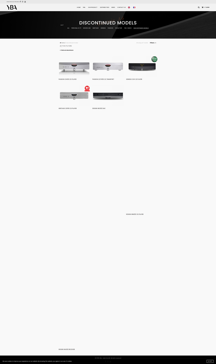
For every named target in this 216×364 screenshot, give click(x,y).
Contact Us (121, 7)
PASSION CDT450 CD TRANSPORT (103, 79)
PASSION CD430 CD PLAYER (67, 79)
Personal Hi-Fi (76, 28)
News (113, 7)
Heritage (96, 28)
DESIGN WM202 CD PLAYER (135, 214)
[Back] (62, 25)
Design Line (87, 28)
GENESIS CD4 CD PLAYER (134, 79)
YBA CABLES (128, 28)
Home (78, 7)
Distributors (104, 7)
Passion (110, 28)
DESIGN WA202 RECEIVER (67, 349)
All (68, 28)
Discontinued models (141, 28)
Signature (118, 28)
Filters (152, 43)
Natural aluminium (67, 50)
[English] (129, 7)
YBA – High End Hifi (104, 358)
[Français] (134, 7)
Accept (210, 361)
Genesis (103, 28)
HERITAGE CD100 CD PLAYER (68, 108)
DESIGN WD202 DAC (99, 108)
